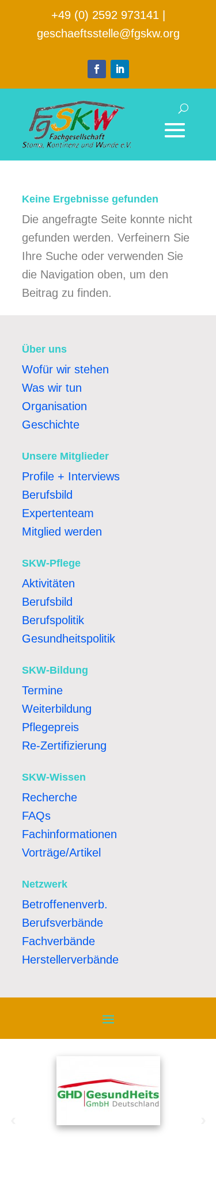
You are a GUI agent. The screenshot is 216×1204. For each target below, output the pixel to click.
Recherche (49, 797)
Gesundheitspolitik (68, 638)
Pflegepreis (50, 727)
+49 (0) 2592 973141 (105, 15)
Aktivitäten (48, 583)
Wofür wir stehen (65, 369)
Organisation (54, 406)
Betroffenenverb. (65, 904)
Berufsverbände (62, 922)
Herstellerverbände (70, 959)
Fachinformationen (69, 834)
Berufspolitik (53, 620)
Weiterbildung (57, 708)
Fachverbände (58, 941)
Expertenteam (58, 513)
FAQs (36, 815)
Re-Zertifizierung (64, 745)
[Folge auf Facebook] (97, 69)
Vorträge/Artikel (61, 852)
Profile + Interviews (71, 476)
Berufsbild (47, 494)
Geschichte (50, 424)
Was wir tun (52, 387)
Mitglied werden (62, 531)
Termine (42, 690)
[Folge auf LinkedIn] (120, 69)
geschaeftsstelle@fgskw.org (108, 33)
